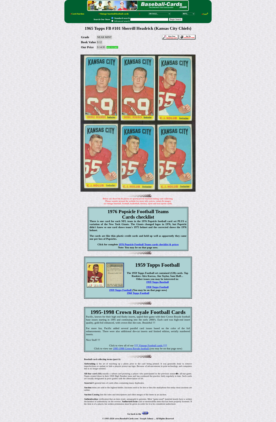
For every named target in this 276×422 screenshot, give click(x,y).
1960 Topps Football (138, 293)
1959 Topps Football (120, 290)
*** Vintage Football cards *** (150, 345)
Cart (205, 14)
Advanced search (122, 21)
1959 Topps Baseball (157, 282)
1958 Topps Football (157, 287)
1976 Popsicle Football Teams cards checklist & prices (149, 244)
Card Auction (77, 14)
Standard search (122, 18)
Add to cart (112, 47)
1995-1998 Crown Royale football (131, 348)
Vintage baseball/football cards (114, 14)
